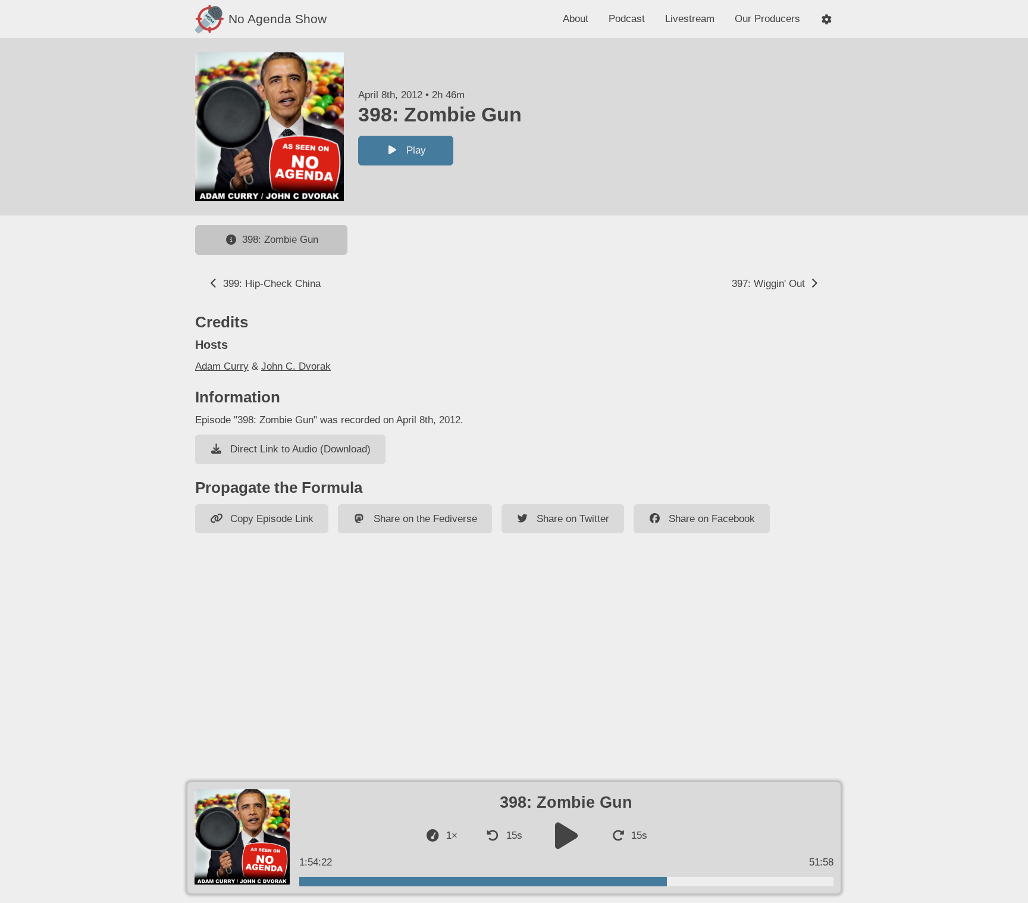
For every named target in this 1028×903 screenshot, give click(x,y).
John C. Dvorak (296, 366)
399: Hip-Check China (270, 283)
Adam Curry (222, 366)
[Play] (566, 835)
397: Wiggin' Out (770, 283)
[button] (826, 19)
